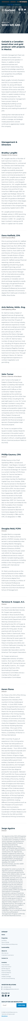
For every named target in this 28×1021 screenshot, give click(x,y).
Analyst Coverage (6, 976)
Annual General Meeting (8, 978)
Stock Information (6, 966)
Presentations (5, 974)
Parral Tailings (5, 942)
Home (3, 934)
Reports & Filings (6, 970)
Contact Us (5, 958)
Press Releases (5, 964)
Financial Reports (6, 972)
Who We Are (5, 953)
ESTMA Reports (6, 968)
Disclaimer (5, 1016)
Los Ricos (4, 940)
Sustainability (5, 947)
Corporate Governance (8, 955)
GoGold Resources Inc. (8, 11)
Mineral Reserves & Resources (9, 944)
